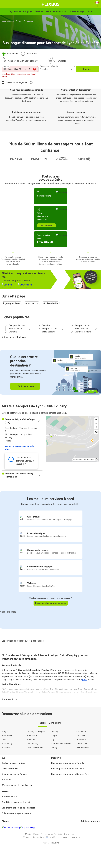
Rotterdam (32, 735)
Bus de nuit (7, 779)
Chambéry (81, 731)
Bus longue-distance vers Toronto (67, 763)
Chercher (87, 69)
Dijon (54, 739)
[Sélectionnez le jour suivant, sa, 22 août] (29, 69)
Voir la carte (46, 225)
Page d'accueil (8, 21)
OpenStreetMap (88, 459)
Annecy (55, 731)
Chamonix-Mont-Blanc (62, 743)
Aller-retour (32, 53)
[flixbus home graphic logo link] (50, 4)
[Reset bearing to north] (96, 427)
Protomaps (77, 459)
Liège (54, 735)
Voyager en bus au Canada (14, 774)
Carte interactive (10, 768)
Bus (20, 21)
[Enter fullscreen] (96, 432)
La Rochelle (82, 743)
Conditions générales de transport (18, 808)
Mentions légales (32, 834)
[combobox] (28, 61)
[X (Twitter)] (84, 827)
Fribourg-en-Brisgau (36, 731)
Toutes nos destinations (14, 763)
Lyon (4, 739)
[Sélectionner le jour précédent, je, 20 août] (25, 69)
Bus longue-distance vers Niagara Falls (70, 774)
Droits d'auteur (70, 834)
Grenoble (31, 739)
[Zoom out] (96, 423)
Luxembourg (32, 743)
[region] (72, 439)
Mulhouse (81, 735)
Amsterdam (7, 735)
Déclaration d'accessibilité (33, 837)
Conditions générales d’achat (16, 802)
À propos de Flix (9, 796)
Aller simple (12, 53)
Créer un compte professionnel (17, 813)
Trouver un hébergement (17, 82)
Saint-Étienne (83, 747)
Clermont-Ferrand (35, 747)
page (84, 679)
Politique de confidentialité (51, 834)
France (30, 21)
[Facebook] (81, 827)
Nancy (54, 747)
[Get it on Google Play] (11, 827)
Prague (5, 731)
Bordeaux (6, 747)
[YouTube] (82, 827)
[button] (22, 421)
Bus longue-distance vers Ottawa (67, 768)
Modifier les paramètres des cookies (65, 837)
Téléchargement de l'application (17, 785)
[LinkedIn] (83, 827)
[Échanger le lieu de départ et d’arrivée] (50, 61)
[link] (50, 372)
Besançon (81, 739)
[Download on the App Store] (27, 827)
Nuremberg (7, 743)
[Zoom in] (96, 419)
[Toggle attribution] (96, 459)
